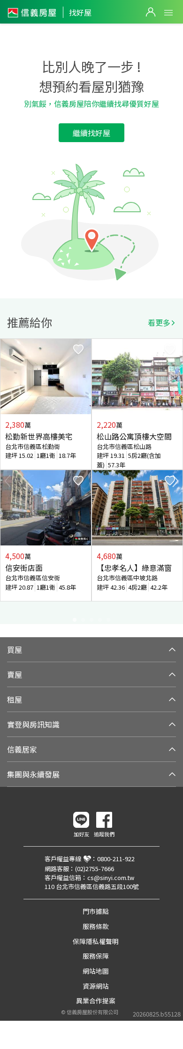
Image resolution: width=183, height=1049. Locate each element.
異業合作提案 (95, 1000)
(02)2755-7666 (94, 868)
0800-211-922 (116, 858)
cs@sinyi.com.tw (110, 877)
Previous (7, 480)
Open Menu (168, 13)
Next (175, 480)
